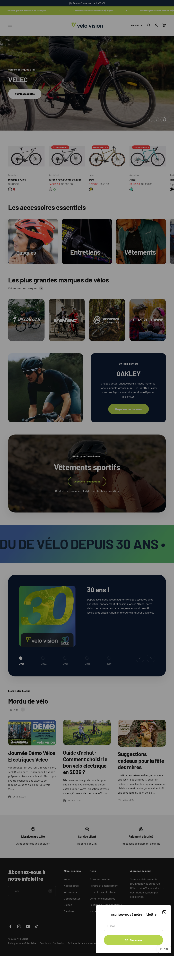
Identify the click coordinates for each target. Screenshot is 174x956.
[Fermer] (164, 912)
